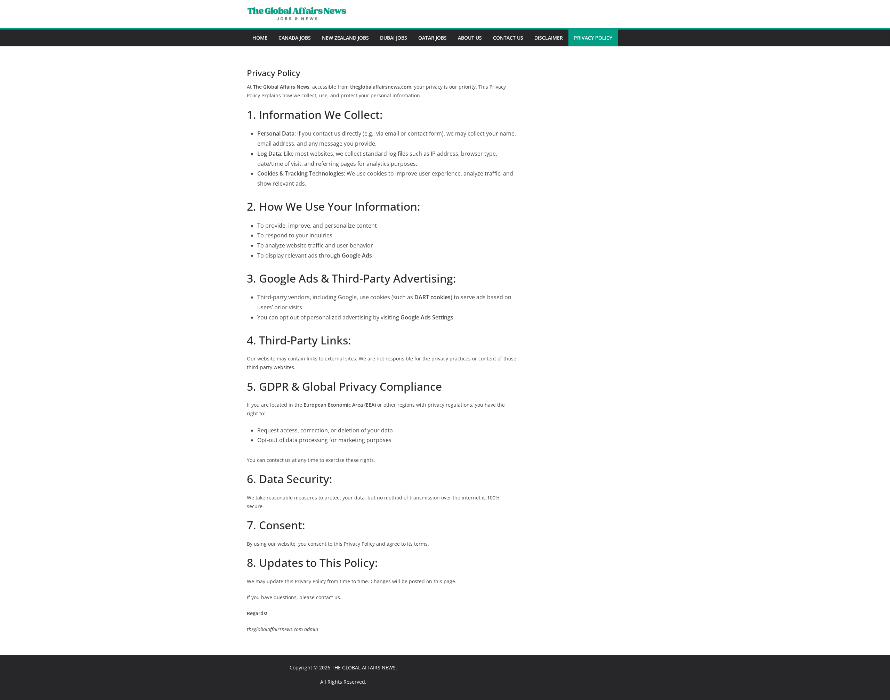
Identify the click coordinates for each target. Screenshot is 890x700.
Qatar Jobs (432, 37)
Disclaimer (548, 37)
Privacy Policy (593, 37)
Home (259, 37)
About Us (470, 37)
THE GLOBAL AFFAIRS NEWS (364, 667)
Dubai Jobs (393, 37)
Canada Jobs (294, 37)
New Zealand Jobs (345, 37)
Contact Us (508, 37)
